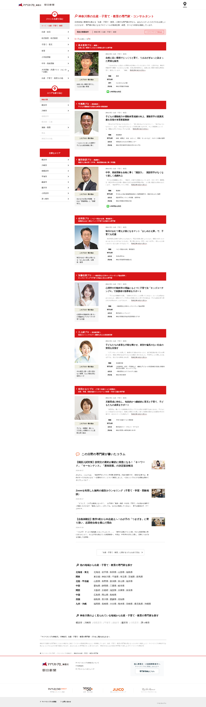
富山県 (121, 581)
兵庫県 (121, 590)
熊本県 (121, 604)
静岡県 (105, 586)
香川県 (105, 599)
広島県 (97, 595)
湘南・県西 (46, 127)
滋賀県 (113, 590)
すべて (44, 26)
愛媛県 (113, 599)
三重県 (113, 586)
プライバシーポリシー (85, 669)
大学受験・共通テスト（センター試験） (54, 71)
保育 (43, 51)
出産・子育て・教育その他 (52, 78)
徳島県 (97, 599)
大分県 (113, 604)
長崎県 (105, 604)
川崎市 (88, 622)
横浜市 (79, 622)
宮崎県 (129, 604)
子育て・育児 (47, 44)
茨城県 (131, 577)
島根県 (113, 595)
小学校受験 (46, 57)
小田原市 (45, 193)
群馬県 (139, 577)
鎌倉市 (44, 182)
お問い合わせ (66, 701)
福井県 (129, 581)
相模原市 (45, 171)
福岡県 (97, 604)
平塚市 (44, 176)
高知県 (121, 599)
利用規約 (80, 666)
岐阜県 (121, 586)
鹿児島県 (138, 604)
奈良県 (129, 590)
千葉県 (115, 577)
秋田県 (113, 572)
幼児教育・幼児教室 (50, 38)
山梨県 (97, 581)
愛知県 (97, 586)
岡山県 (105, 595)
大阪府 (97, 590)
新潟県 (113, 581)
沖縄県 (147, 604)
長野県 (105, 581)
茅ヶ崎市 (145, 622)
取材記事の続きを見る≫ (138, 70)
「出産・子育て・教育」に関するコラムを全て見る (120, 552)
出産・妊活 (46, 32)
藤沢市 (124, 622)
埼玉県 (123, 577)
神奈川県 (106, 577)
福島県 (129, 572)
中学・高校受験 (48, 63)
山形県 (121, 572)
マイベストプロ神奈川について (88, 663)
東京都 (97, 577)
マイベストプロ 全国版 (49, 701)
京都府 (105, 590)
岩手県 (105, 572)
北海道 (97, 572)
